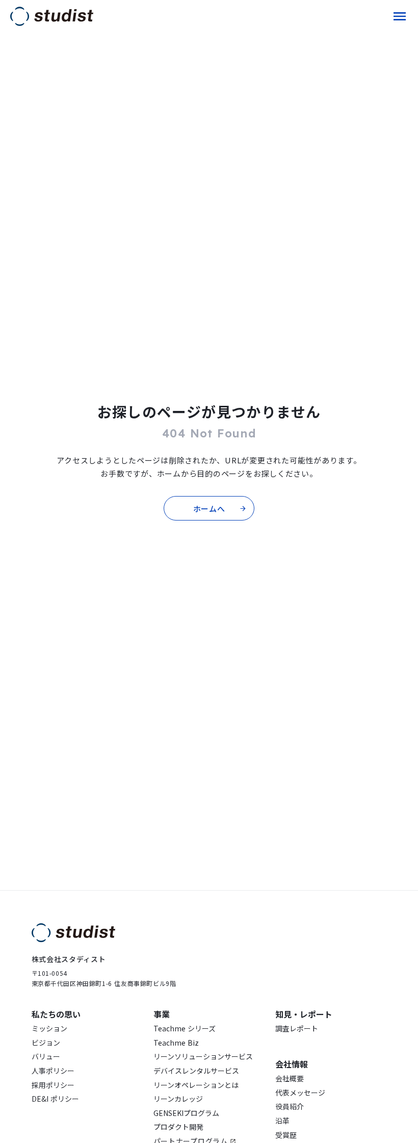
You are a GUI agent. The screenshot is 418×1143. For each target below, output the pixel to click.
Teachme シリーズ (184, 1028)
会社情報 (291, 1064)
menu (399, 16)
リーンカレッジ (178, 1099)
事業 (161, 1014)
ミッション (49, 1028)
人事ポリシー (53, 1071)
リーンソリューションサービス (203, 1056)
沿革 (282, 1121)
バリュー (46, 1056)
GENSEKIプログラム (186, 1113)
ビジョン (46, 1043)
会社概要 (289, 1078)
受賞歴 (286, 1135)
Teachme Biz (176, 1043)
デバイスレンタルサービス (196, 1071)
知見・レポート (303, 1014)
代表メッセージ (300, 1093)
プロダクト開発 (178, 1127)
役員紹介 (289, 1106)
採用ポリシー (53, 1085)
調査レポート (296, 1028)
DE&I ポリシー (55, 1099)
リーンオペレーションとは (196, 1085)
